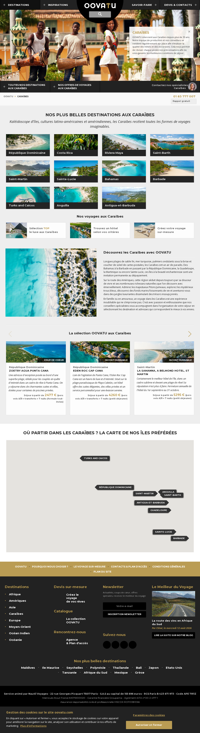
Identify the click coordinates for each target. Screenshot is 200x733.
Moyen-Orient (20, 627)
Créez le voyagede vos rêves (75, 598)
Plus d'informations (33, 726)
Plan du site (102, 571)
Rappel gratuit (181, 101)
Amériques (17, 601)
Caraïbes (16, 614)
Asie (12, 607)
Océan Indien (19, 633)
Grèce (139, 672)
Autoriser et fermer (149, 725)
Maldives (28, 668)
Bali (139, 668)
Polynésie (97, 668)
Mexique (121, 672)
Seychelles (74, 668)
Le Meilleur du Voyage (172, 587)
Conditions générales (168, 566)
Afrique (15, 594)
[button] (189, 334)
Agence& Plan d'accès (77, 641)
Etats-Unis (174, 668)
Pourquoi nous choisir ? (50, 566)
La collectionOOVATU (76, 620)
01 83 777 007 (184, 96)
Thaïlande (121, 668)
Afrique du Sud (95, 672)
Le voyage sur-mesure (89, 566)
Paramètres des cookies (149, 715)
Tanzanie (69, 672)
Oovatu (8, 96)
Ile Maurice (50, 668)
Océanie (15, 640)
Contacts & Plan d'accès (129, 566)
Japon (154, 668)
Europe (15, 620)
